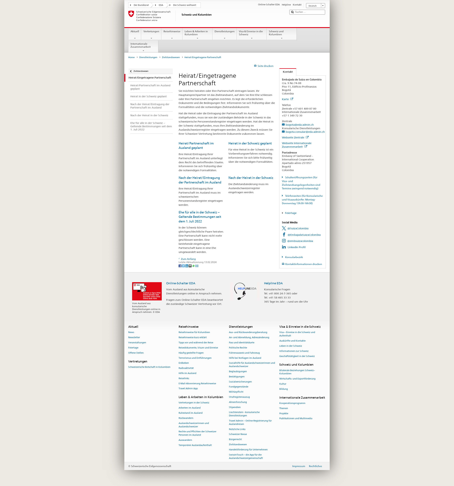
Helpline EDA (273, 283)
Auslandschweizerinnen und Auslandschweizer (194, 425)
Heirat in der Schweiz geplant (250, 143)
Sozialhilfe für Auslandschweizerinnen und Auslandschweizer (252, 365)
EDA (161, 5)
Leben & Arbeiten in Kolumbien (196, 33)
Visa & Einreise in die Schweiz (251, 33)
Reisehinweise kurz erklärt (193, 337)
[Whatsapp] (193, 265)
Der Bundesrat (141, 5)
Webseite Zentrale (293, 137)
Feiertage (291, 213)
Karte (285, 99)
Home (131, 57)
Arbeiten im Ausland (190, 408)
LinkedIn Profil (297, 247)
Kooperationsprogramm (292, 403)
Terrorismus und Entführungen (195, 358)
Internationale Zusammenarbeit (141, 45)
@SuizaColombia (297, 228)
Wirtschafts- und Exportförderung (297, 378)
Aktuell (135, 31)
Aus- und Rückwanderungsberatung (248, 332)
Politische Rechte (238, 347)
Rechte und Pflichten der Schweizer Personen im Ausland (197, 433)
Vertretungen (151, 31)
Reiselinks (184, 378)
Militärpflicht (236, 391)
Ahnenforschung (238, 402)
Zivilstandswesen (171, 57)
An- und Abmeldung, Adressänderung (249, 337)
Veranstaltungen (137, 342)
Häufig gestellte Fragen (191, 352)
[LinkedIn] (187, 265)
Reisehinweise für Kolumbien (194, 332)
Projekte (283, 413)
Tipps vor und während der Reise (196, 342)
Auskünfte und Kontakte (292, 340)
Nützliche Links (237, 429)
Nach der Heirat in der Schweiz (250, 178)
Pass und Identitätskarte (241, 342)
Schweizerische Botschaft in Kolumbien (149, 367)
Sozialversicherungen (240, 381)
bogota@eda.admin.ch (300, 124)
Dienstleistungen (225, 31)
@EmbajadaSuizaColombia (304, 234)
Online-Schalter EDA (180, 283)
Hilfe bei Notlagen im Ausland (245, 358)
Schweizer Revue (238, 434)
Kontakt (286, 71)
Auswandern (185, 440)
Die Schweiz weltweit (184, 5)
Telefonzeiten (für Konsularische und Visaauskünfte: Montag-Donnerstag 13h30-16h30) (302, 199)
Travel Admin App (188, 388)
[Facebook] (180, 265)
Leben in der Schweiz (290, 346)
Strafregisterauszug (239, 397)
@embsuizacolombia (300, 241)
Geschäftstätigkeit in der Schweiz (297, 356)
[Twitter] (183, 265)
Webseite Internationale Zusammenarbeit (296, 144)
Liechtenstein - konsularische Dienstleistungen (244, 414)
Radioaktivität (186, 368)
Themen (283, 408)
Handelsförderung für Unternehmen (248, 449)
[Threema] (190, 265)
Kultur (282, 383)
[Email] (196, 265)
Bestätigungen (237, 376)
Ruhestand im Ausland (191, 413)
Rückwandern (186, 418)
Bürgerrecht (235, 439)
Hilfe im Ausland (187, 373)
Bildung (283, 389)
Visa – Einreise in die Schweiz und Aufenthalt (297, 334)
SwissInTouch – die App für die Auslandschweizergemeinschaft (246, 456)
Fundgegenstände (238, 387)
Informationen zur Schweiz (294, 351)
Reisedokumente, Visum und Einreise (198, 347)
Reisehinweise (172, 31)
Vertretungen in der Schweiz (194, 402)
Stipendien (235, 407)
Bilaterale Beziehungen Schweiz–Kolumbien (297, 372)
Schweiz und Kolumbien (276, 33)
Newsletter (134, 337)
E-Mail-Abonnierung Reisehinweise (197, 383)
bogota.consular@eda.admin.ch (305, 131)
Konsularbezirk (294, 257)
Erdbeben (184, 363)
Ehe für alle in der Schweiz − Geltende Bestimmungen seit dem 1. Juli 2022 (200, 216)
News (131, 332)
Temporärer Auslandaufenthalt (195, 445)
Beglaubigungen (238, 371)
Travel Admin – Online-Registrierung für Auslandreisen (250, 422)
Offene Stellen (136, 352)
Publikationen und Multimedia (295, 418)
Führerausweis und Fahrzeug (244, 352)
